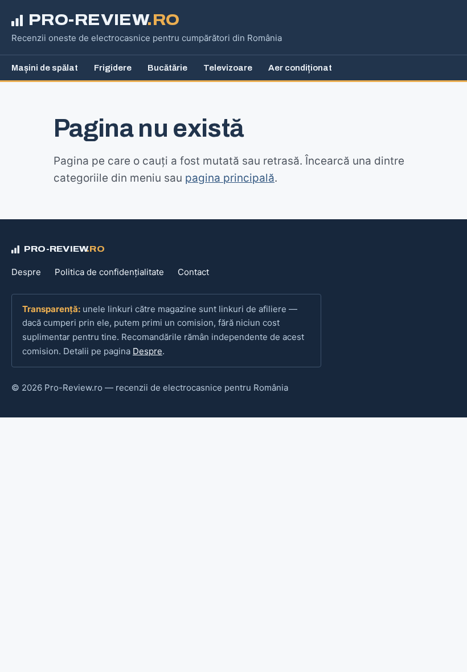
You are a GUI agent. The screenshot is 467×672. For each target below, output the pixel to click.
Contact (193, 272)
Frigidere (113, 67)
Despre (26, 272)
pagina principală (230, 178)
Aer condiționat (300, 67)
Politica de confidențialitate (109, 272)
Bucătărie (167, 67)
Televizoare (227, 67)
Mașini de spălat (44, 67)
